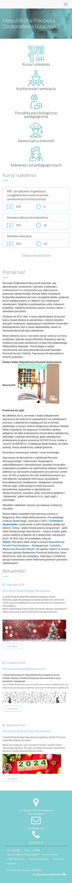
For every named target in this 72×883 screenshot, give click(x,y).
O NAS (27, 850)
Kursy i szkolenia (36, 64)
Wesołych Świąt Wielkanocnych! (24, 669)
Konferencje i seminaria (36, 88)
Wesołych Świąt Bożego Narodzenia (26, 590)
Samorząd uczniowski (36, 140)
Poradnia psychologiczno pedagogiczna (36, 114)
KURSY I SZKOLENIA (16, 859)
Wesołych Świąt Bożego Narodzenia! (27, 731)
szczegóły (12, 646)
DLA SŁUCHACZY (50, 854)
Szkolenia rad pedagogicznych (36, 165)
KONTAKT (11, 863)
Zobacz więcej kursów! (36, 255)
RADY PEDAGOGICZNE (39, 859)
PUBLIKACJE (58, 859)
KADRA (36, 850)
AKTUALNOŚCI (13, 850)
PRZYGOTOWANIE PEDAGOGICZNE (23, 854)
